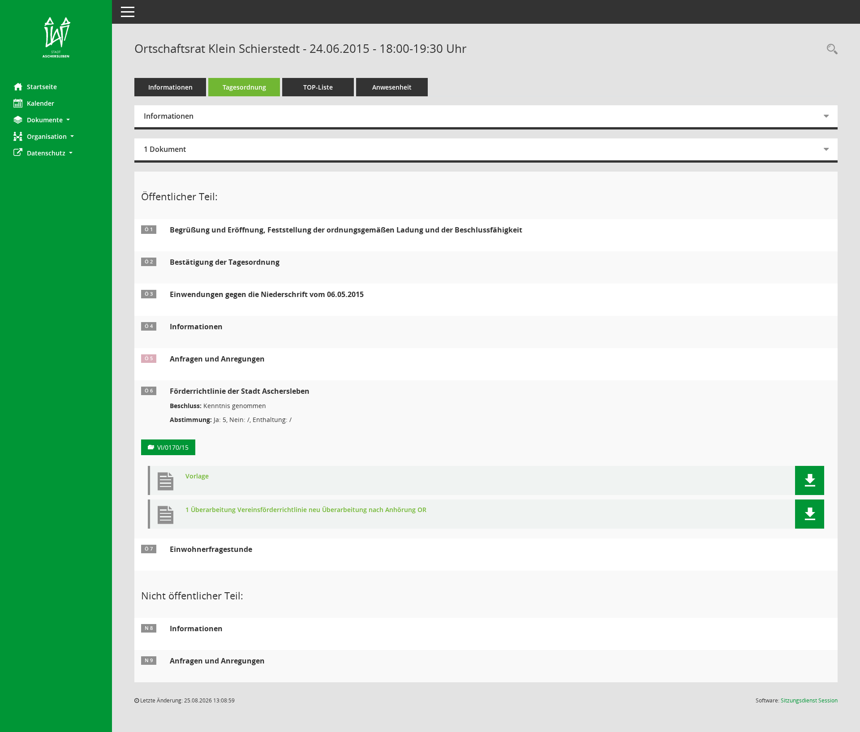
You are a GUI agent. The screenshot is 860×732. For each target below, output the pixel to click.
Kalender (40, 103)
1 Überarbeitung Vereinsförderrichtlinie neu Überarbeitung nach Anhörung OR (305, 510)
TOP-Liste (318, 87)
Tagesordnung (244, 87)
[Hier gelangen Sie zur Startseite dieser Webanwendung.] (56, 38)
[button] (56, 120)
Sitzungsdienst (809, 700)
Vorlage (197, 476)
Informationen (170, 87)
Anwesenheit (392, 87)
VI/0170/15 (173, 447)
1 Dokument (165, 149)
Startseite (42, 86)
